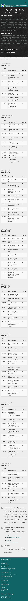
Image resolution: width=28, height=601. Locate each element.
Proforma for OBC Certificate (12, 542)
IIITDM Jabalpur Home (5, 582)
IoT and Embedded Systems (6, 576)
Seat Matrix (8, 540)
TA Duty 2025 (3, 562)
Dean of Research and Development (8, 568)
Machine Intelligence (5, 578)
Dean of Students (4, 566)
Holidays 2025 (4, 586)
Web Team (3, 590)
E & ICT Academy (4, 589)
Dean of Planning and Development (8, 569)
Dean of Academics (5, 565)
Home (2, 59)
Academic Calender (5, 584)
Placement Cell (4, 563)
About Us (3, 587)
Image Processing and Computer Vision (9, 574)
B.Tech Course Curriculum (11, 535)
